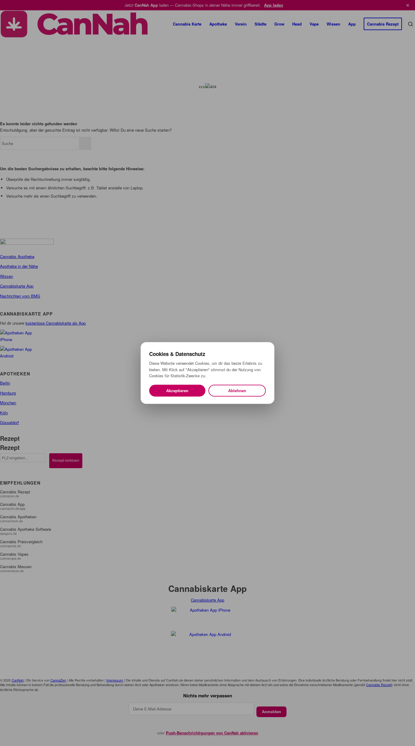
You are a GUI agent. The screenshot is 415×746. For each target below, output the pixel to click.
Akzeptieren (177, 390)
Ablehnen (237, 390)
